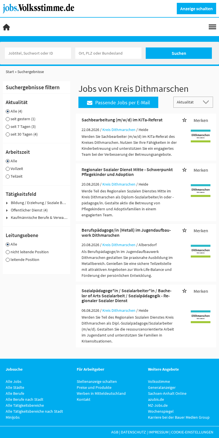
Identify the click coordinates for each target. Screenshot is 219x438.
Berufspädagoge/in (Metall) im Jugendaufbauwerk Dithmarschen (126, 232)
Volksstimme (159, 381)
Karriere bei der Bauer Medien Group (179, 417)
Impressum (159, 432)
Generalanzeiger (162, 387)
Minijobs (13, 417)
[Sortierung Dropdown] (207, 102)
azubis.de (156, 399)
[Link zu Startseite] (40, 8)
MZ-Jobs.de (158, 405)
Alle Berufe (15, 393)
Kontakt (83, 399)
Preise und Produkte (94, 387)
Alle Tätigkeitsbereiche (25, 405)
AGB (114, 432)
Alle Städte (15, 387)
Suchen (179, 53)
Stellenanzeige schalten (97, 381)
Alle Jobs (13, 381)
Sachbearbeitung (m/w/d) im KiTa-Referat (122, 120)
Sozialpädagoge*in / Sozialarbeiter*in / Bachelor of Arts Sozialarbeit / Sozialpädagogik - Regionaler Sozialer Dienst (126, 295)
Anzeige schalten (196, 8)
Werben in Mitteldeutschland (101, 393)
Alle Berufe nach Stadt (24, 399)
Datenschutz (133, 432)
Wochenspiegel (161, 411)
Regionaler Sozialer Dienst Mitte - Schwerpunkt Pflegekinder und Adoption (127, 172)
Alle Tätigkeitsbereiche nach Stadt (34, 411)
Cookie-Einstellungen (192, 432)
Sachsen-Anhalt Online (167, 393)
